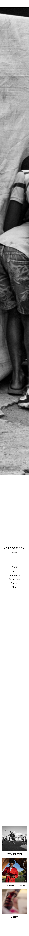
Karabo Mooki (14, 548)
